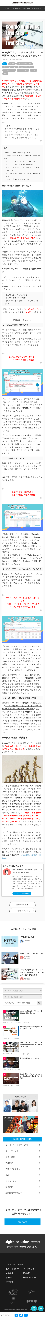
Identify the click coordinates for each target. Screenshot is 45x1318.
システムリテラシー (26, 67)
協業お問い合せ (29, 1277)
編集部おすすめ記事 (14, 1193)
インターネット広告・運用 (21, 8)
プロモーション (12, 1181)
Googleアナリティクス (24, 63)
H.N (25, 958)
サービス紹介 (28, 1269)
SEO (4, 63)
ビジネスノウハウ (9, 70)
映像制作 (9, 1187)
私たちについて (12, 1269)
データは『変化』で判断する (16, 179)
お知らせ (9, 1277)
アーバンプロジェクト (10, 67)
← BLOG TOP (6, 1315)
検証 (5, 73)
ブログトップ (6, 8)
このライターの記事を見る (22, 893)
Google (12, 63)
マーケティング (37, 8)
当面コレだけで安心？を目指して (18, 152)
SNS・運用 (10, 1157)
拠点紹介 (27, 1273)
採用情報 (9, 1282)
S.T (12, 1038)
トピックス (17, 1069)
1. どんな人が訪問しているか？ (20, 161)
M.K (25, 942)
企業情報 (9, 1273)
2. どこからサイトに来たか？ (20, 164)
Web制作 (16, 1038)
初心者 (33, 70)
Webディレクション (14, 1169)
